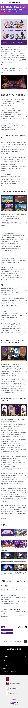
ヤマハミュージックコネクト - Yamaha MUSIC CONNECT (14, 2)
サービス (3, 653)
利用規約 (3, 660)
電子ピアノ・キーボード (7, 632)
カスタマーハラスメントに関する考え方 (10, 671)
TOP (2, 641)
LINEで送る (19, 627)
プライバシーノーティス (6, 663)
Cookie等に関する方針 (6, 665)
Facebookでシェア (26, 627)
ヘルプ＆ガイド (5, 656)
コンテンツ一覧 (6, 641)
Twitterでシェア (23, 627)
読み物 (3, 627)
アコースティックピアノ (7, 630)
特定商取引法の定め (6, 668)
